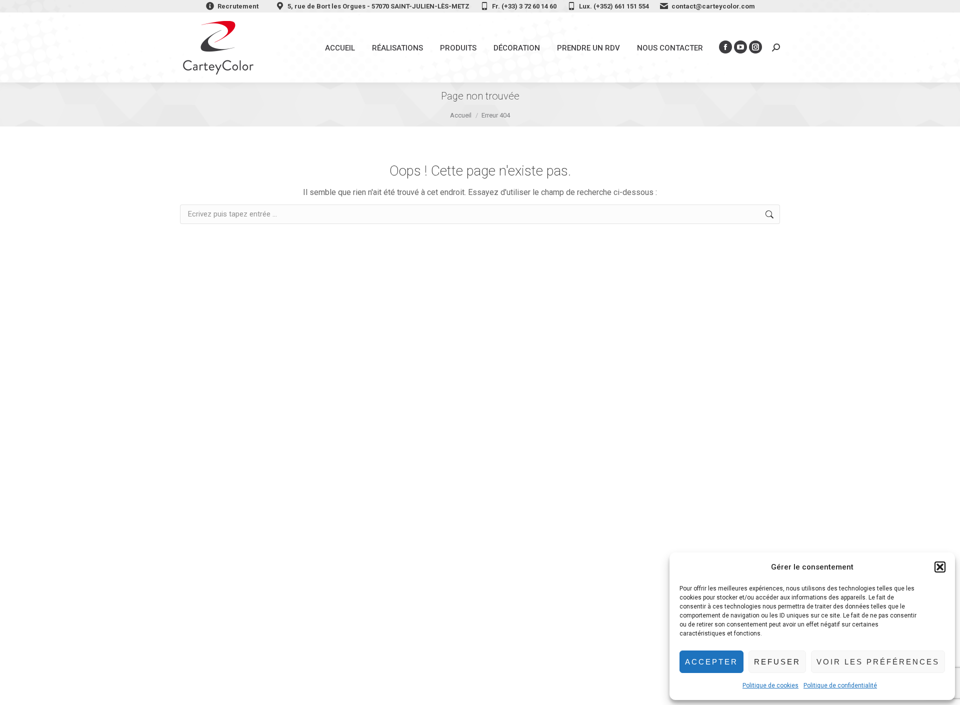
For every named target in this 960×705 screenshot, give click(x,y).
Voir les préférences (878, 662)
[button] (940, 567)
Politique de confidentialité (840, 685)
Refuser (777, 662)
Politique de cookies (770, 685)
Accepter (711, 662)
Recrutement (238, 6)
